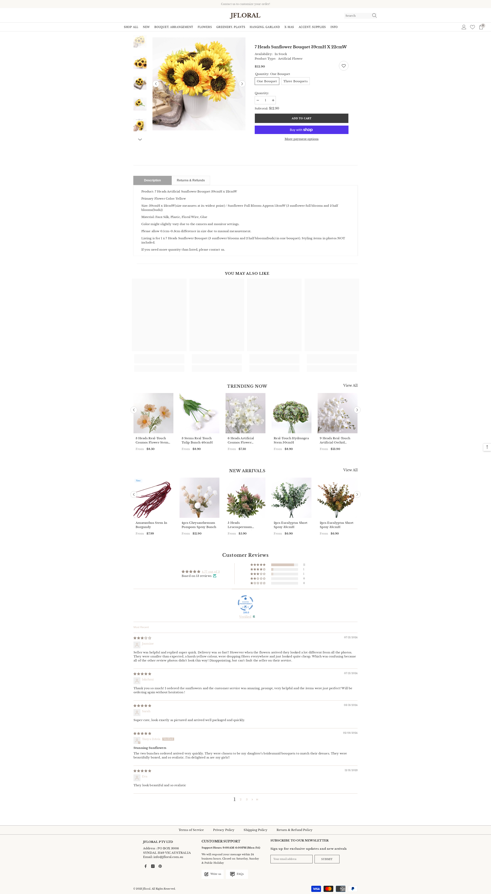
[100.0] (245, 603)
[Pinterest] (160, 866)
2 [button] (240, 799)
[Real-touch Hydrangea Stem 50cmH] (291, 413)
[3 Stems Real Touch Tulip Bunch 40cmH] (199, 413)
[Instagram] (152, 866)
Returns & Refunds (191, 180)
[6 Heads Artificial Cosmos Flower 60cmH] (245, 413)
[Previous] (155, 84)
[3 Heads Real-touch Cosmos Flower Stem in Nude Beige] (153, 413)
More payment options (302, 139)
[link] (159, 358)
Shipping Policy (255, 830)
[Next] (242, 84)
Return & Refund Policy (294, 830)
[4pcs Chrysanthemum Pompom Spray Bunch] (199, 498)
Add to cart (301, 118)
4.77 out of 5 (211, 571)
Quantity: (262, 93)
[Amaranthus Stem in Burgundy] (153, 498)
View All (350, 385)
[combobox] (357, 16)
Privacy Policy (223, 830)
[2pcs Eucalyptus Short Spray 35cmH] (291, 498)
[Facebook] (145, 866)
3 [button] (247, 799)
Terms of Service (191, 830)
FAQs (240, 874)
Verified (245, 616)
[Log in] (464, 27)
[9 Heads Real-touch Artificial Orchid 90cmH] (338, 413)
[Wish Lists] (472, 27)
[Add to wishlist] (343, 66)
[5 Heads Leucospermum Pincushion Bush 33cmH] (245, 498)
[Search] (360, 16)
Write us (215, 874)
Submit (326, 859)
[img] (142, 638)
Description (152, 180)
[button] (258, 564)
